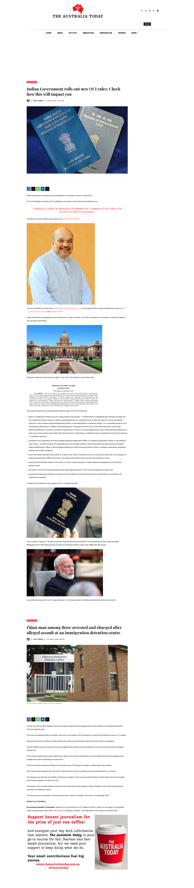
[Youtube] (157, 10)
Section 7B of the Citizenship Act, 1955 (68, 308)
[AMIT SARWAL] (29, 100)
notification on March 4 (71, 219)
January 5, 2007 (40, 312)
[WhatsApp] (38, 189)
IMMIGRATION (31, 82)
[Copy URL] (47, 189)
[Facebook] (141, 10)
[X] (153, 10)
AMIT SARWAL (38, 101)
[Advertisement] (97, 59)
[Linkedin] (149, 10)
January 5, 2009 (56, 312)
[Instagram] (145, 10)
